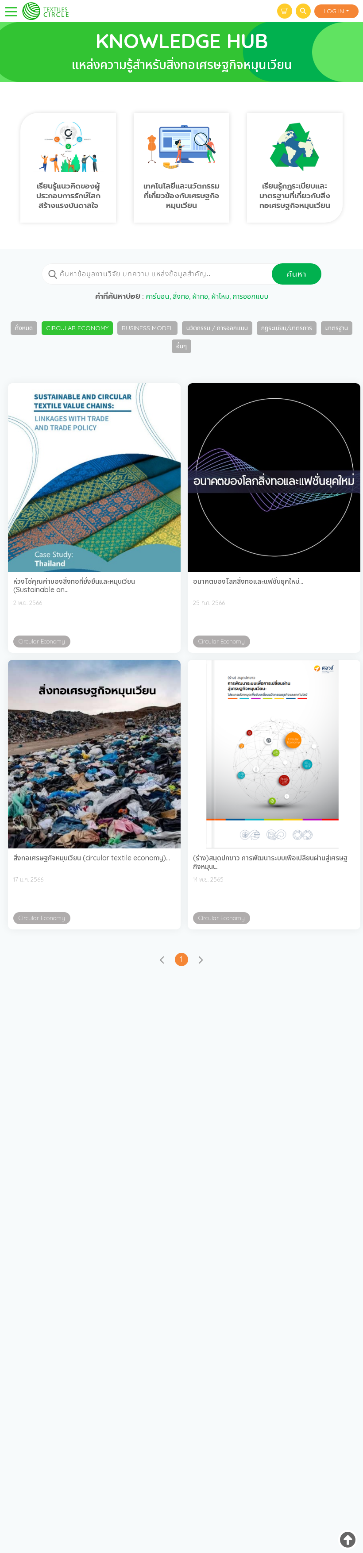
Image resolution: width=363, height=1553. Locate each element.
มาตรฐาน (336, 328)
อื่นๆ (181, 346)
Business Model (147, 328)
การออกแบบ (250, 296)
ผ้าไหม (220, 296)
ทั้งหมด (24, 328)
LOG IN (334, 11)
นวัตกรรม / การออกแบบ (217, 328)
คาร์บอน (158, 296)
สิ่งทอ (181, 296)
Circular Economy (77, 328)
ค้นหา (296, 274)
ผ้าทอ (200, 296)
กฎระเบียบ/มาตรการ (286, 328)
